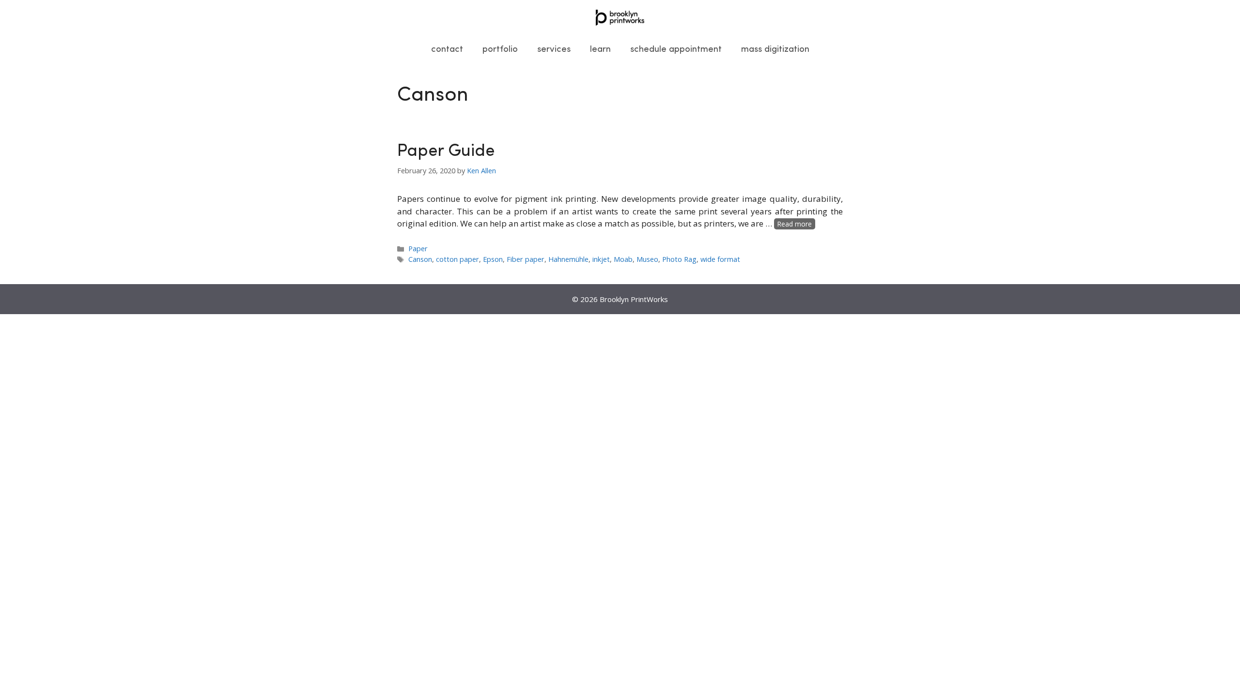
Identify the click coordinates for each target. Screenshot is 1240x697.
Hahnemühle (568, 259)
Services (554, 49)
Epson (493, 259)
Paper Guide (446, 151)
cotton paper (457, 259)
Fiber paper (525, 259)
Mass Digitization (775, 49)
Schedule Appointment (676, 49)
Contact (447, 49)
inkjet (601, 259)
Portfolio (500, 49)
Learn (600, 49)
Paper (418, 248)
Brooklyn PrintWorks (634, 299)
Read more (794, 223)
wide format (720, 259)
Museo (647, 259)
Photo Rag (679, 259)
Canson (420, 259)
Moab (623, 259)
